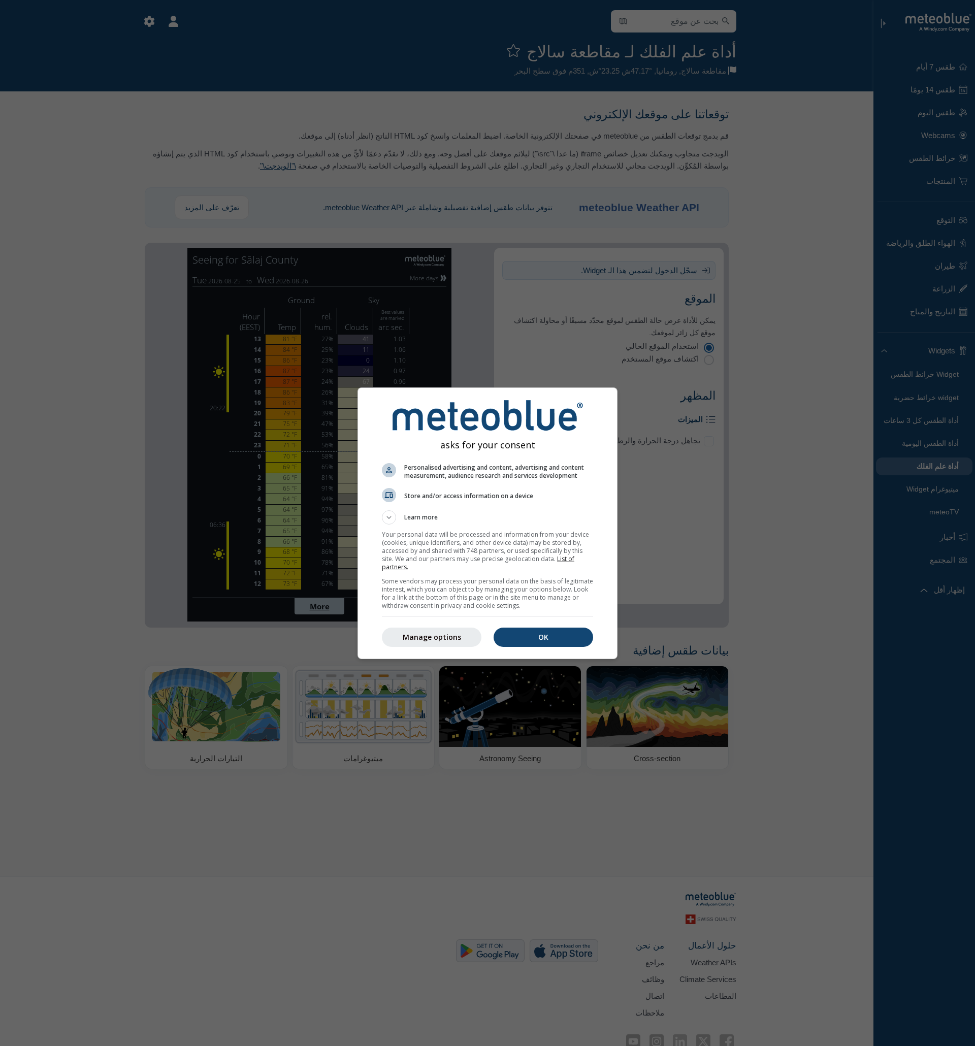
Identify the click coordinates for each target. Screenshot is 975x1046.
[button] (487, 517)
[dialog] (488, 523)
